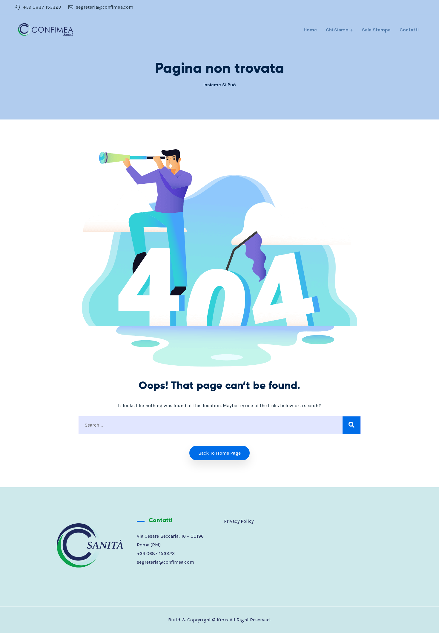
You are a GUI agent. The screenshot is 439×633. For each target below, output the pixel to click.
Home (310, 30)
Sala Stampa (376, 30)
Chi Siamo (337, 30)
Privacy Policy (239, 521)
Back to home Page (219, 453)
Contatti (409, 30)
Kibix (222, 620)
